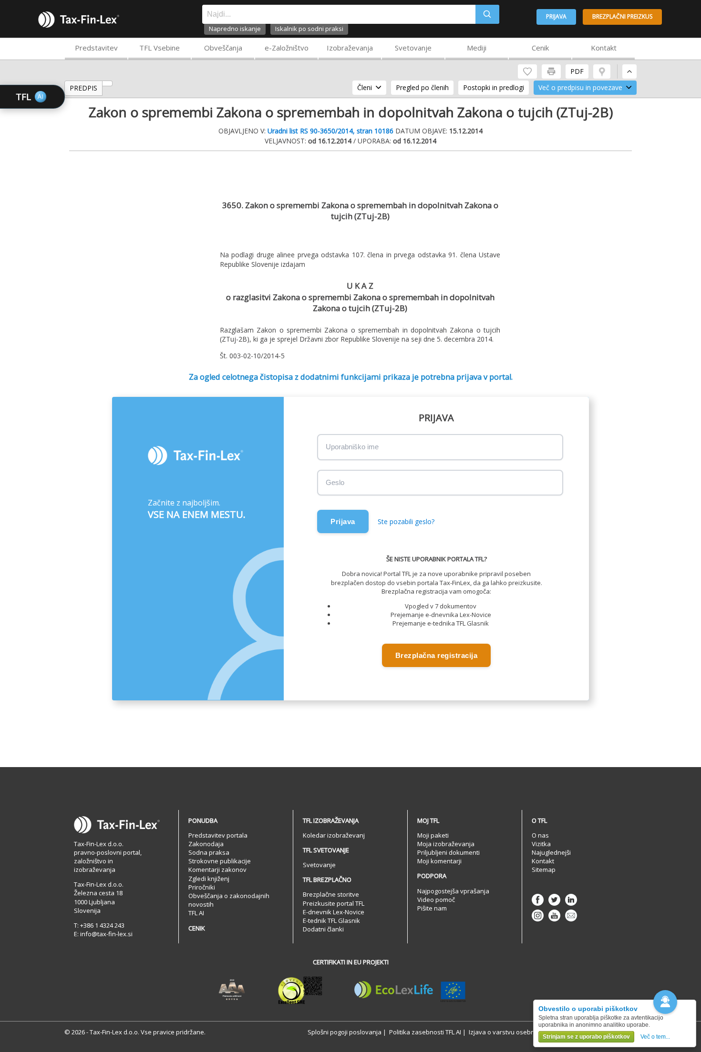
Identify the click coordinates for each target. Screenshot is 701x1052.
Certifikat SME (300, 990)
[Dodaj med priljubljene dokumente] (527, 71)
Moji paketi (433, 835)
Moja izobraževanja (445, 844)
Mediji (476, 47)
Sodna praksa (208, 852)
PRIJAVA (556, 16)
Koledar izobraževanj (334, 835)
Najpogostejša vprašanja (453, 891)
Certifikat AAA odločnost (231, 990)
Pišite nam (432, 908)
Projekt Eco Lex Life (410, 990)
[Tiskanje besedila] (551, 71)
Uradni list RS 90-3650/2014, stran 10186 (330, 130)
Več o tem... (655, 1036)
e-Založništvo (287, 47)
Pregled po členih (422, 87)
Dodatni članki (323, 929)
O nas (540, 835)
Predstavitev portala (217, 835)
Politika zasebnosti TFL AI (425, 1032)
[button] (665, 1002)
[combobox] (338, 14)
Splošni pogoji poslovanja (344, 1032)
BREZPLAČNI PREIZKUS (622, 16)
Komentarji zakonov (217, 869)
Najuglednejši (551, 852)
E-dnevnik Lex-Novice (333, 912)
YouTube (554, 915)
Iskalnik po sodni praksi (309, 28)
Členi (364, 87)
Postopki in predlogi (493, 87)
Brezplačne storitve (331, 894)
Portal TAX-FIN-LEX (78, 19)
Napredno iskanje (235, 28)
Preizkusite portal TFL (333, 903)
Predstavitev (96, 47)
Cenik (540, 47)
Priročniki (201, 887)
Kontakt (604, 47)
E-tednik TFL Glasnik (331, 920)
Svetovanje (413, 47)
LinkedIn (571, 900)
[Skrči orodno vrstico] (629, 71)
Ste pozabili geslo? (406, 521)
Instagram (538, 915)
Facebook (538, 900)
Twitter (554, 900)
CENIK (196, 928)
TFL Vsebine (159, 47)
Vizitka (541, 844)
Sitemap (544, 869)
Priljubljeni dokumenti (448, 852)
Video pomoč (436, 899)
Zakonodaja (206, 844)
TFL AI (196, 913)
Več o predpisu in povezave (580, 87)
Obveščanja (223, 47)
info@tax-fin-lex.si (106, 934)
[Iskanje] (487, 14)
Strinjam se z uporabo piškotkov (586, 1036)
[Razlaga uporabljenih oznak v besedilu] (601, 71)
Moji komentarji (439, 861)
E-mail (571, 915)
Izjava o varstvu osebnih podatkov (519, 1032)
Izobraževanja (350, 47)
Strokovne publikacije (219, 861)
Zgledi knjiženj (208, 878)
